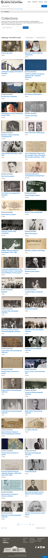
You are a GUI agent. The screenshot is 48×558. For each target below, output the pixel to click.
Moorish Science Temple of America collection (9, 495)
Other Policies (32, 539)
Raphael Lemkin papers (32, 271)
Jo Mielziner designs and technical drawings (12, 72)
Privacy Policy (32, 538)
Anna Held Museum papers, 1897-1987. (11, 154)
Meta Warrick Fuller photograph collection (11, 516)
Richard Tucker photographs (34, 212)
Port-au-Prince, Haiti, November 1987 (35, 372)
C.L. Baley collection (31, 430)
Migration (4, 292)
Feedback (45, 556)
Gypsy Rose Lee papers (8, 214)
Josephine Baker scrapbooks (34, 292)
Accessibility (25, 538)
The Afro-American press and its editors (35, 513)
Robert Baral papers (31, 233)
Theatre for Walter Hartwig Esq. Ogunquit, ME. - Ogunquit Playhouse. (34, 75)
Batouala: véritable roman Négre (35, 250)
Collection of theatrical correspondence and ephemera (34, 174)
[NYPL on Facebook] (36, 547)
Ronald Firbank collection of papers (10, 372)
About (45, 1)
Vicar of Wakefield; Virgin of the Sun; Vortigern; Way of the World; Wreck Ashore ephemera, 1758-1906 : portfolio (35, 156)
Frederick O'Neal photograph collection (34, 393)
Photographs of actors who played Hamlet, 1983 (12, 114)
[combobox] (21, 6)
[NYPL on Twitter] (38, 547)
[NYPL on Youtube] (44, 547)
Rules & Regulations (41, 538)
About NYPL (39, 539)
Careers (24, 540)
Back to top (4, 528)
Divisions (41, 1)
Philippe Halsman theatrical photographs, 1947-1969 (9, 251)
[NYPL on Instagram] (41, 547)
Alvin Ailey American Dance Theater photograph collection (10, 330)
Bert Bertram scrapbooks (9, 96)
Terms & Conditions (33, 540)
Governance (32, 542)
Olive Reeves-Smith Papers (33, 94)
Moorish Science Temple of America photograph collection (11, 432)
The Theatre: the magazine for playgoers (10, 194)
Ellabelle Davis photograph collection (33, 349)
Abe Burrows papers (31, 309)
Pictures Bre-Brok (6, 53)
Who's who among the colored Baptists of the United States (34, 493)
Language (39, 540)
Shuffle (29, 1)
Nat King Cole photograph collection (33, 453)
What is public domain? (18, 8)
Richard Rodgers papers (32, 195)
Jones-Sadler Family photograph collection (11, 351)
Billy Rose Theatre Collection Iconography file (10, 135)
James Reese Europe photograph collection (11, 412)
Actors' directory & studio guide (35, 132)
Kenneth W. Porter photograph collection (34, 330)
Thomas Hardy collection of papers (9, 453)
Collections (34, 1)
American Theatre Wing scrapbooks (8, 232)
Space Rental (25, 542)
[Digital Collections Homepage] (11, 2)
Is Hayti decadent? (30, 471)
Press (24, 539)
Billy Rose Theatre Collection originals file (34, 54)
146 (30, 524)
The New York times (31, 115)
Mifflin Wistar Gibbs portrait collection (33, 412)
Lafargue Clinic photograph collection (9, 312)
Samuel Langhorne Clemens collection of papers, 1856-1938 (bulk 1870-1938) (11, 473)
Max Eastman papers (7, 176)
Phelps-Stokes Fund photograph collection (11, 391)
